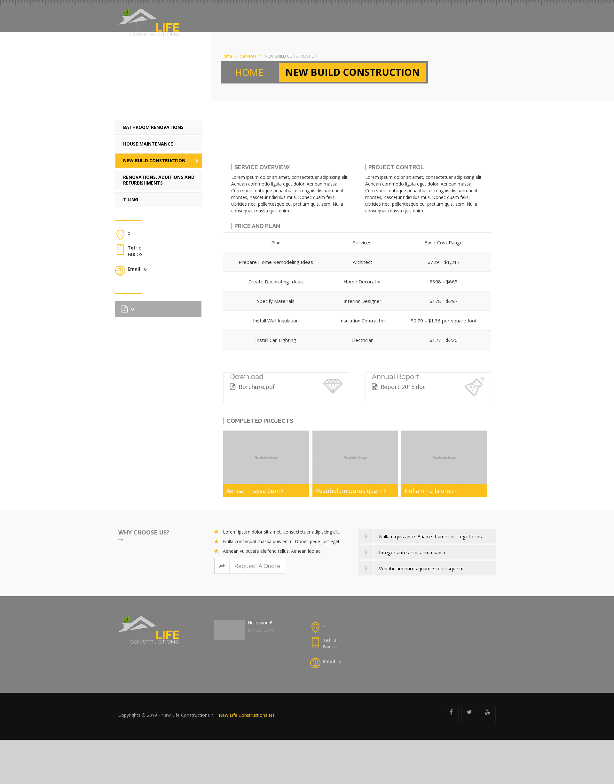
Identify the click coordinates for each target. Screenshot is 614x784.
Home (226, 56)
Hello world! (260, 627)
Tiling (130, 196)
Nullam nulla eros (445, 488)
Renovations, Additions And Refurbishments (158, 177)
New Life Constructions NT (247, 719)
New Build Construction (154, 157)
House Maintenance (148, 141)
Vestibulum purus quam (370, 492)
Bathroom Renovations (153, 124)
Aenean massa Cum (297, 488)
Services (248, 56)
